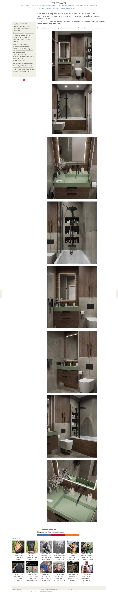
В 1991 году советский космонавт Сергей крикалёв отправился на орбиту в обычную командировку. (23, 65)
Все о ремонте (59, 3)
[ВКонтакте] (44, 535)
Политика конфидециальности (46, 591)
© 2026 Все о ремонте (16, 589)
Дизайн (73, 8)
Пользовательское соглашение (51, 589)
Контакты (42, 589)
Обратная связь (71, 589)
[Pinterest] (58, 535)
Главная (42, 8)
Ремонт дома (65, 8)
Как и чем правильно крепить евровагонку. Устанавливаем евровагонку (21, 28)
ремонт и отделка (52, 529)
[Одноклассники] (72, 535)
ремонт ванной (45, 529)
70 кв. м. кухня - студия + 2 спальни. (23, 33)
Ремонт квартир (53, 8)
